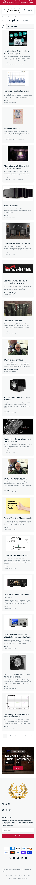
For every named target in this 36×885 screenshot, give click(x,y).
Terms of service (17, 877)
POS (20, 871)
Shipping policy (11, 880)
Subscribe (17, 838)
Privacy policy (26, 877)
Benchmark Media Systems (12, 871)
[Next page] (30, 738)
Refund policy (8, 877)
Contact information (21, 880)
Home (3, 16)
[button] (5, 10)
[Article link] (17, 48)
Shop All (17, 770)
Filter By (3, 26)
